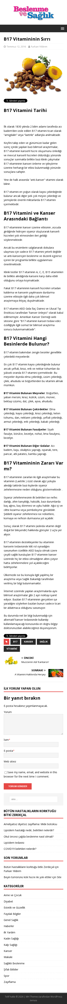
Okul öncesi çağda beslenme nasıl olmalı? (28, 836)
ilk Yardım (9, 932)
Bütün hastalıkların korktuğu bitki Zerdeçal (29, 867)
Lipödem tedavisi (14, 842)
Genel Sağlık (11, 920)
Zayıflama (10, 982)
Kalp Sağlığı (10, 945)
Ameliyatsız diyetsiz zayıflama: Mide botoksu (30, 824)
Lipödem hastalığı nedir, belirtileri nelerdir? (29, 830)
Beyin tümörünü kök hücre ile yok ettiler (28, 877)
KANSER (28, 641)
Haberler (9, 926)
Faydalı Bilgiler (12, 914)
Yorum (8, 712)
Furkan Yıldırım (39, 46)
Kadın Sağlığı (11, 938)
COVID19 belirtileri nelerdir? (20, 849)
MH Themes (32, 996)
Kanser (8, 951)
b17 (15, 641)
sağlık (44, 641)
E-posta (8, 750)
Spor (6, 975)
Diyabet (8, 901)
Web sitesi (10, 761)
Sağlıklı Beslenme (14, 963)
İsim (6, 740)
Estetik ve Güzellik (14, 907)
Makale (8, 957)
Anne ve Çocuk (13, 895)
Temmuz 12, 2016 (16, 46)
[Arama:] (33, 799)
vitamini (12, 648)
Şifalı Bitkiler (11, 969)
